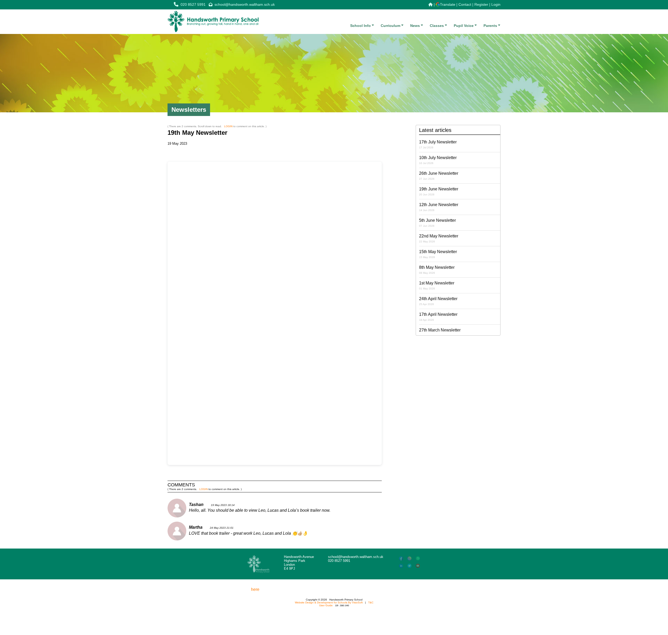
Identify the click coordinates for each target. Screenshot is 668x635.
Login (495, 4)
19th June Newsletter (438, 191)
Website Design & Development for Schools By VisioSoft (329, 602)
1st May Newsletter (436, 285)
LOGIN (228, 126)
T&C (370, 602)
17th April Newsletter (438, 316)
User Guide (326, 605)
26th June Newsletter (438, 175)
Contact (464, 4)
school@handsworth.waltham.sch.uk (244, 4)
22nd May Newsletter (438, 238)
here (255, 589)
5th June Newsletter (437, 222)
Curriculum (391, 26)
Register (481, 4)
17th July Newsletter (438, 144)
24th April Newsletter (438, 301)
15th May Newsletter (438, 254)
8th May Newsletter (437, 269)
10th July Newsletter (438, 160)
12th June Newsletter (438, 207)
